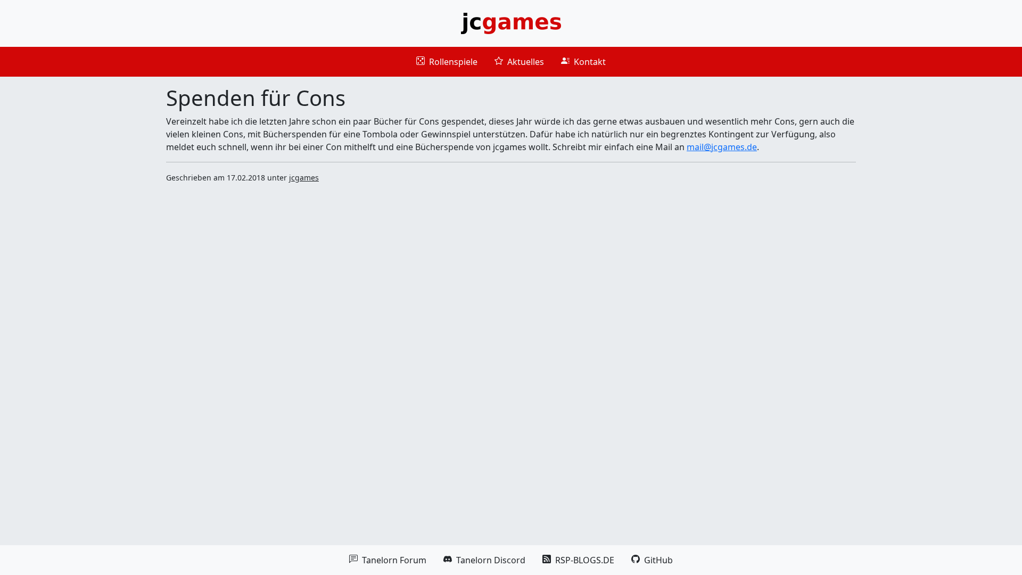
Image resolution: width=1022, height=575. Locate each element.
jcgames (304, 177)
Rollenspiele (446, 62)
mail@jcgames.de (722, 147)
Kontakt (583, 62)
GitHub (652, 560)
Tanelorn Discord (484, 560)
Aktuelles (519, 62)
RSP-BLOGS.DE (578, 560)
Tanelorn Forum (387, 560)
